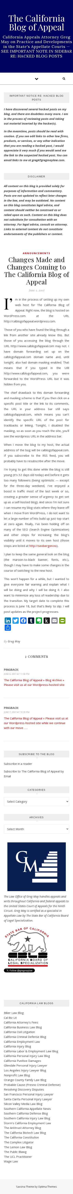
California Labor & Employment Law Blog (31, 1051)
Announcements (36, 253)
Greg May (14, 641)
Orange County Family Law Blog (25, 1080)
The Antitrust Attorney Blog (22, 1128)
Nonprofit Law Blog (17, 1075)
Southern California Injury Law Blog (27, 1118)
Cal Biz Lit (10, 1018)
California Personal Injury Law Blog (27, 1056)
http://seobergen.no (43, 546)
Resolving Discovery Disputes (24, 1089)
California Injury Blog (17, 1046)
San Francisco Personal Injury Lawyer (29, 1094)
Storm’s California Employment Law (27, 1123)
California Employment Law (22, 1042)
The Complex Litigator (19, 1142)
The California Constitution (21, 1137)
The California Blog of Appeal (36, 22)
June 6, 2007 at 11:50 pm (16, 673)
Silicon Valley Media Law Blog (23, 1104)
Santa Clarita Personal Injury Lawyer (28, 1099)
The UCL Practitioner (18, 1157)
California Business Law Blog (23, 1027)
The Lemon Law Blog (18, 1147)
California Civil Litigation (19, 1032)
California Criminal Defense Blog (25, 1037)
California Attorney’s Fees (21, 1022)
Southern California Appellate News (27, 1109)
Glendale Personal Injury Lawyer (25, 1065)
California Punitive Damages (22, 1061)
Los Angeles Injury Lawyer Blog (25, 1070)
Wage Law (11, 1161)
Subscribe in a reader (18, 764)
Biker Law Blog (14, 1013)
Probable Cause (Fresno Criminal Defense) (32, 1085)
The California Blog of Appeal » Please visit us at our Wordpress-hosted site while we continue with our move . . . (36, 723)
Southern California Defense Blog (26, 1113)
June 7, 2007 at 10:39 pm (16, 712)
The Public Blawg (15, 1152)
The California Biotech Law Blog (25, 1133)
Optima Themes (47, 1186)
